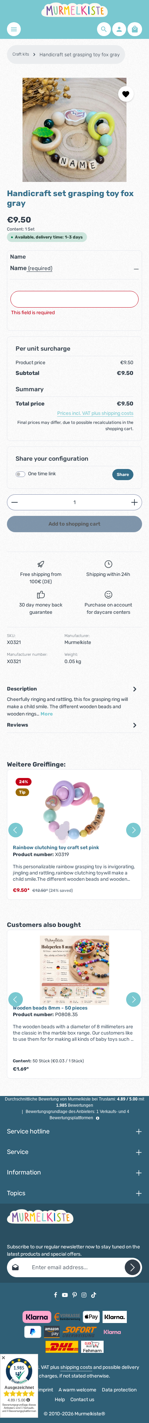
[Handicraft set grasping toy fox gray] (74, 130)
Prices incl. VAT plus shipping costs (95, 413)
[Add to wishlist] (126, 94)
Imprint (45, 1390)
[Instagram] (84, 1295)
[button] (74, 270)
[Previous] (15, 830)
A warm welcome (77, 1390)
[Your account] (119, 29)
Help (60, 1400)
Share (123, 474)
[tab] (73, 701)
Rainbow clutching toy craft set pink (56, 848)
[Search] (104, 29)
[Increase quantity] (134, 502)
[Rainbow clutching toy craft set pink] (74, 810)
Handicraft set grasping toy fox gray (80, 55)
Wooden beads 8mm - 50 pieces (50, 1008)
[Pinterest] (75, 1295)
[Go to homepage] (74, 9)
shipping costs (76, 1367)
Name (18, 268)
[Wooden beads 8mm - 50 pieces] (74, 970)
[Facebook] (56, 1295)
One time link (42, 474)
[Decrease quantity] (14, 502)
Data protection (119, 1390)
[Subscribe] (132, 1267)
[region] (74, 130)
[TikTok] (94, 1295)
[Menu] (14, 29)
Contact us (82, 1400)
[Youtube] (65, 1295)
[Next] (133, 830)
